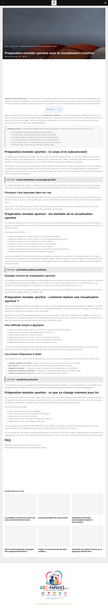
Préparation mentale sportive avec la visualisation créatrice (26, 448)
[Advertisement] (54, 80)
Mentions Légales (42, 604)
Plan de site (68, 604)
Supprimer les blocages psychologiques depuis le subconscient (82, 520)
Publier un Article (56, 604)
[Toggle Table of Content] (58, 109)
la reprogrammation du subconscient (53, 518)
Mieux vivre (8, 49)
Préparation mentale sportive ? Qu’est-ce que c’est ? (23, 445)
